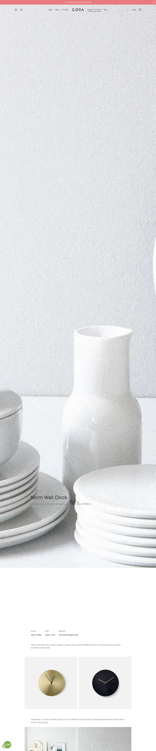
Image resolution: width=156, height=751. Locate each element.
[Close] (154, 2)
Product (65, 10)
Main (51, 10)
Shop (57, 10)
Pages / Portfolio (94, 10)
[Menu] (16, 10)
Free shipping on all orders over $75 (78, 2)
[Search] (21, 9)
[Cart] (140, 9)
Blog (105, 10)
